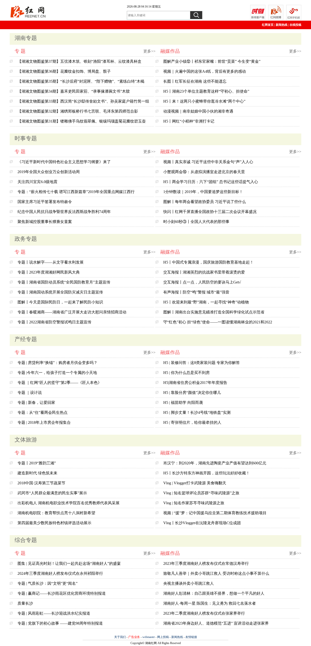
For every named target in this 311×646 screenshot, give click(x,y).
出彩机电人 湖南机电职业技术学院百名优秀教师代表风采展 (68, 503)
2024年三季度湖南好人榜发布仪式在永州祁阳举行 (60, 573)
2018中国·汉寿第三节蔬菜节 (41, 483)
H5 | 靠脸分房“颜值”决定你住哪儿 (192, 392)
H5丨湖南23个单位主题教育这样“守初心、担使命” (206, 91)
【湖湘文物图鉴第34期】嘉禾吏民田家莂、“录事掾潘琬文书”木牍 (73, 91)
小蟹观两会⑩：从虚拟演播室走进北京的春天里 (204, 172)
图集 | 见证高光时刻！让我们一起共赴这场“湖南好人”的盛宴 (69, 563)
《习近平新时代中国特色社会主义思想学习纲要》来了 (64, 162)
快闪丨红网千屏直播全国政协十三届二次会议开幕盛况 (210, 212)
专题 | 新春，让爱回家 (36, 402)
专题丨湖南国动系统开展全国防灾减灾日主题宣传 (60, 292)
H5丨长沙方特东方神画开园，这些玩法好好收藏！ (206, 473)
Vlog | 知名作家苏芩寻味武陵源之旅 (193, 503)
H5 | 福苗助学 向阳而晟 (183, 402)
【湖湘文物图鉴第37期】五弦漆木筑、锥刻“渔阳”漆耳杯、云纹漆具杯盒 (79, 61)
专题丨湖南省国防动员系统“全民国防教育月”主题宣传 (63, 282)
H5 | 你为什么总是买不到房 (186, 373)
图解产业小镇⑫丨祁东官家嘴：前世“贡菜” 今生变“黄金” (211, 61)
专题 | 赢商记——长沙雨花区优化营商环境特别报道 (61, 593)
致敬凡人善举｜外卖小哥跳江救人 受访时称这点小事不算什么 (216, 573)
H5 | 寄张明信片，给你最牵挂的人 (192, 422)
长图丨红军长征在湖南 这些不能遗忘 (194, 81)
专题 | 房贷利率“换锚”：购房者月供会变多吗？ (57, 363)
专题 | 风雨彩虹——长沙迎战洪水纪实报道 (53, 613)
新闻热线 (281, 25)
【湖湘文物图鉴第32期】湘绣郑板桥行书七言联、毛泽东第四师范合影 (77, 111)
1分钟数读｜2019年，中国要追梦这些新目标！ (203, 192)
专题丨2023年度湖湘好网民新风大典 (48, 272)
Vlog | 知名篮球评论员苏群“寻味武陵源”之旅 (201, 493)
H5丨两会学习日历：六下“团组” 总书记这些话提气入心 (210, 182)
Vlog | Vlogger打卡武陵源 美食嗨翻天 (194, 483)
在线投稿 (295, 25)
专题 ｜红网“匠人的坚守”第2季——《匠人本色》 (59, 383)
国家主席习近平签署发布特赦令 (44, 202)
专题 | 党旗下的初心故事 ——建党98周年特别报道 (60, 623)
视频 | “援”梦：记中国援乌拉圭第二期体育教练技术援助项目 (215, 513)
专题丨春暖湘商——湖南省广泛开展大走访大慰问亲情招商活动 (71, 312)
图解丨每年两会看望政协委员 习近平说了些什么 (204, 202)
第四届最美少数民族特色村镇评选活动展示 (54, 523)
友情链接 (191, 637)
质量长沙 (25, 603)
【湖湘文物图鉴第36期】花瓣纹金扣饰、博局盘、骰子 (64, 71)
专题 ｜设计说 (29, 392)
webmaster (148, 637)
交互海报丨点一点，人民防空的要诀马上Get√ (202, 282)
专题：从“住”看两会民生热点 (42, 412)
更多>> (149, 51)
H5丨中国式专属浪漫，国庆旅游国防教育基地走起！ (208, 262)
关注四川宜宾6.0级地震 (37, 182)
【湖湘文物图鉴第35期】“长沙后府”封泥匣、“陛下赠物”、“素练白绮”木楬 (80, 81)
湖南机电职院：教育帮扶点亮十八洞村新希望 (56, 513)
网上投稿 (163, 637)
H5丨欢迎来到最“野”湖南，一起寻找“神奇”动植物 (206, 302)
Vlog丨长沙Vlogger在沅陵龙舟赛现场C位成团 (202, 523)
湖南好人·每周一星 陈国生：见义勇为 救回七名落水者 (209, 603)
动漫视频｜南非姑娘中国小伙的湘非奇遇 (198, 111)
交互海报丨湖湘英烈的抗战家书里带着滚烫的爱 (204, 272)
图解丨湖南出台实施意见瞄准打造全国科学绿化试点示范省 (213, 312)
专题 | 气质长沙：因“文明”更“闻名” (47, 583)
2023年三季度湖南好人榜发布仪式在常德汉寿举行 (206, 563)
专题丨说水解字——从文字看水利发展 (50, 262)
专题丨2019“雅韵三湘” (36, 463)
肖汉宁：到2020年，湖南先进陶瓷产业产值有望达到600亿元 (214, 463)
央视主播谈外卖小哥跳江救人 (188, 583)
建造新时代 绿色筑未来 (37, 473)
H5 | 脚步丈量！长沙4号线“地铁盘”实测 (197, 412)
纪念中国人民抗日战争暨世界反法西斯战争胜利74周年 (64, 212)
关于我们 (120, 637)
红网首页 (268, 25)
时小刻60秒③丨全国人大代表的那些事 (196, 222)
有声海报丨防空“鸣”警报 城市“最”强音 (196, 292)
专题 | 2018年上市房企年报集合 (44, 422)
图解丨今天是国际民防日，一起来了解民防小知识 (60, 302)
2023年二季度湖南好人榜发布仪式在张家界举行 (204, 613)
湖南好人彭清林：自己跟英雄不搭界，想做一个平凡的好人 (213, 593)
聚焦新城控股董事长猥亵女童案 (44, 222)
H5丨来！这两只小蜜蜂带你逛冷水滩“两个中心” (204, 101)
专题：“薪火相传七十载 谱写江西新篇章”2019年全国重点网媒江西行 (76, 192)
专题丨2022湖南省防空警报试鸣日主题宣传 (54, 322)
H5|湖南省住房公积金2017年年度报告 (195, 383)
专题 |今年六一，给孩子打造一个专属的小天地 (57, 373)
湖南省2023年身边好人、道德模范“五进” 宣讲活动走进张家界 (216, 623)
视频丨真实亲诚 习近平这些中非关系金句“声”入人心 (208, 162)
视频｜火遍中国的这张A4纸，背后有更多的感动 (204, 71)
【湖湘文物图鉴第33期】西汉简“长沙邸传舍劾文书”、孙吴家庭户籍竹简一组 (83, 101)
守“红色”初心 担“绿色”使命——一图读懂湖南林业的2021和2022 (217, 322)
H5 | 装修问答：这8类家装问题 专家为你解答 (201, 363)
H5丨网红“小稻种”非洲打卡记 (188, 121)
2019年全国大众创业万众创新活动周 (48, 172)
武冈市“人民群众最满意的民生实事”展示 (52, 493)
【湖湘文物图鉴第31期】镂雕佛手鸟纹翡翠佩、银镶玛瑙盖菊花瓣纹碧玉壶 (81, 121)
